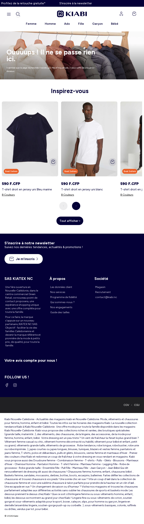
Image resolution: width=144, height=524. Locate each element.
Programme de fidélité (63, 297)
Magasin (100, 287)
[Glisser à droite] (76, 206)
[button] (18, 14)
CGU (137, 405)
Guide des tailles (60, 312)
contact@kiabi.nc (106, 297)
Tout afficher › (69, 221)
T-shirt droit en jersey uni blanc (82, 189)
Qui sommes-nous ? (62, 302)
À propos (57, 278)
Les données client (61, 287)
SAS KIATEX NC (18, 278)
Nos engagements (61, 307)
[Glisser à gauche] (63, 206)
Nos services (57, 292)
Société (101, 278)
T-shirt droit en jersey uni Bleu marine (27, 189)
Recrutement (103, 292)
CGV (126, 405)
